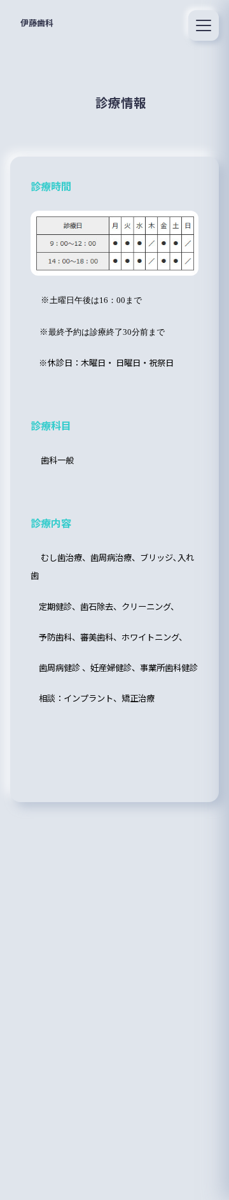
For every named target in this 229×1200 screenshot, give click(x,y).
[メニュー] (203, 25)
